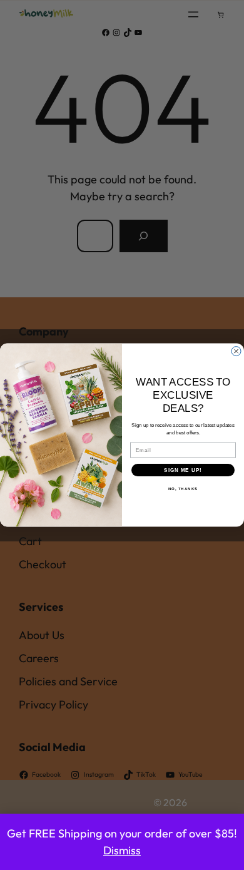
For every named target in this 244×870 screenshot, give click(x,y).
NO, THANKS (183, 488)
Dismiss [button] (122, 850)
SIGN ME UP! (183, 470)
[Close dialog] (236, 351)
